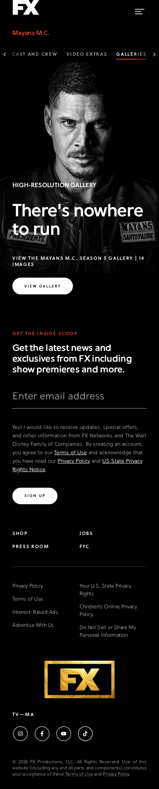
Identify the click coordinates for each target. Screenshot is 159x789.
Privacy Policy (74, 461)
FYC (85, 547)
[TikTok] (85, 734)
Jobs (86, 534)
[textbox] (79, 400)
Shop (20, 534)
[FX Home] (25, 15)
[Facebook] (42, 734)
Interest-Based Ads (35, 612)
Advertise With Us (33, 625)
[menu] (139, 10)
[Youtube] (64, 734)
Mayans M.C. (30, 33)
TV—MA (23, 715)
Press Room (30, 547)
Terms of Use (70, 453)
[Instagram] (20, 734)
